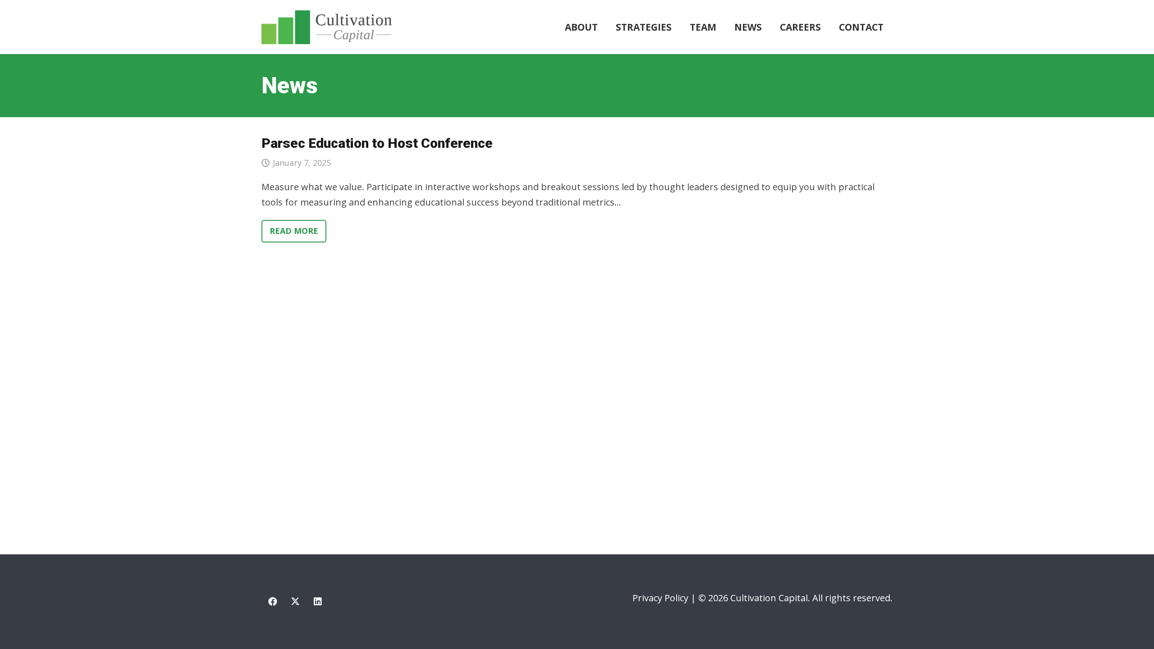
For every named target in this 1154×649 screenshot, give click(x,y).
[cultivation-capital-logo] (326, 27)
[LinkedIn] (318, 601)
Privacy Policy (660, 598)
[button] (677, 27)
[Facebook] (272, 601)
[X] (295, 601)
